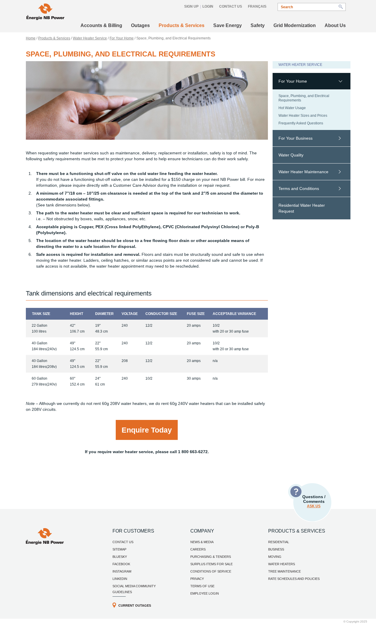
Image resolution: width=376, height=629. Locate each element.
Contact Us (230, 6)
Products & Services (181, 25)
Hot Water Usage (292, 108)
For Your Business (295, 138)
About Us (335, 25)
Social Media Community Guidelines (134, 589)
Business (276, 549)
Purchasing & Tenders (210, 556)
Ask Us (313, 506)
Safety (258, 25)
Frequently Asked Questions (300, 123)
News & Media (202, 542)
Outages (140, 25)
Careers (198, 549)
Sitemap (119, 549)
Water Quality (290, 155)
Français (257, 6)
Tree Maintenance (284, 571)
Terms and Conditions (298, 188)
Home (31, 38)
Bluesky (120, 556)
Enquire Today (147, 430)
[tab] (311, 81)
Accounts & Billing (101, 25)
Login (207, 6)
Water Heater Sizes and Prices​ (302, 116)
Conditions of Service (210, 571)
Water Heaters (281, 564)
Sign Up (191, 6)
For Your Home (122, 38)
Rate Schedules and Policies (294, 578)
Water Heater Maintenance (303, 171)
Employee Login (204, 593)
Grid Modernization (294, 25)
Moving (274, 556)
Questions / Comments (313, 501)
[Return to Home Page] (45, 12)
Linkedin (120, 578)
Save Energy (227, 25)
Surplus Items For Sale (211, 564)
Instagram (122, 571)
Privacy (197, 578)
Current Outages (134, 605)
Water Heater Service (90, 38)
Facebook (121, 564)
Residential (278, 542)
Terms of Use (202, 586)
